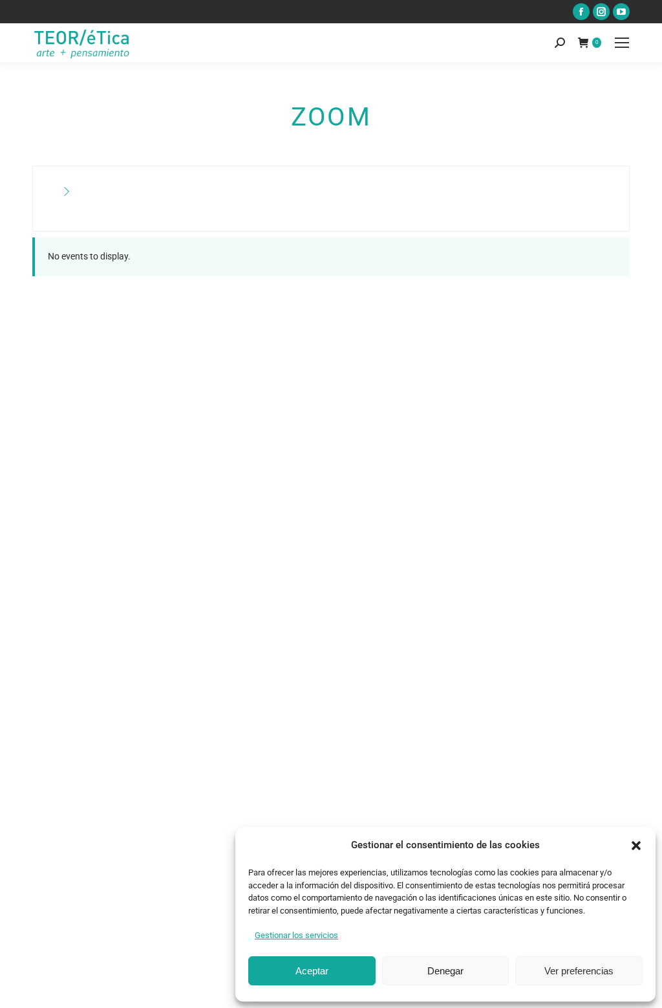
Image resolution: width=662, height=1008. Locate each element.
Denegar (445, 970)
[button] (636, 845)
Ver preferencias (579, 970)
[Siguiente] (66, 192)
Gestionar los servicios (296, 935)
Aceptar (311, 970)
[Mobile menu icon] (622, 42)
